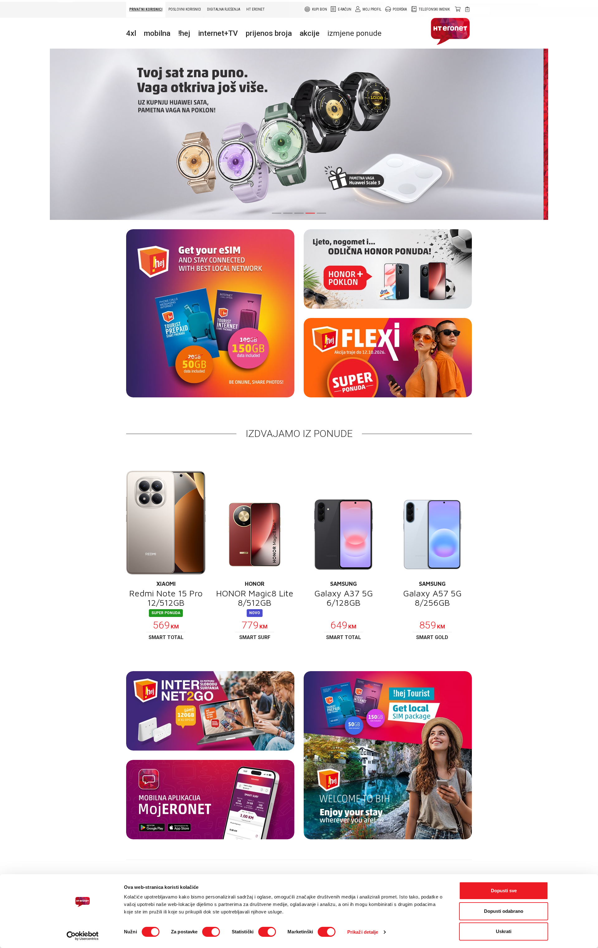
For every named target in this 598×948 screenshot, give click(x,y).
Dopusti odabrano (503, 911)
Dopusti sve (504, 890)
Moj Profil (372, 9)
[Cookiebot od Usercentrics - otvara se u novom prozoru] (82, 936)
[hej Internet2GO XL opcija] (210, 711)
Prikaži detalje (362, 932)
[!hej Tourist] (388, 755)
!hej (184, 33)
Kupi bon (319, 9)
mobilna (157, 33)
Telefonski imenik (434, 9)
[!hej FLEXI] (388, 357)
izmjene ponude (354, 33)
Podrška (400, 9)
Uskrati (503, 931)
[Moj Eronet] (210, 799)
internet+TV (218, 33)
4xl (131, 33)
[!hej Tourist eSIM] (210, 313)
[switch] (211, 932)
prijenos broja (269, 33)
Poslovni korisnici (184, 9)
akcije (310, 33)
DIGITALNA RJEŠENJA (223, 9)
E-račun (344, 9)
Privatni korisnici (145, 9)
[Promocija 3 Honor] (388, 269)
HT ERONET (255, 9)
